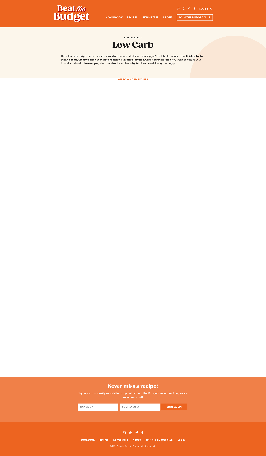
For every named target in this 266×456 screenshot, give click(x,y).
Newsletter (150, 17)
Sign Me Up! (174, 406)
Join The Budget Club (194, 17)
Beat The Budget (133, 37)
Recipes (132, 17)
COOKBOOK (114, 17)
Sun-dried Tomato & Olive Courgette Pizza (146, 59)
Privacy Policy (138, 446)
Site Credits (151, 446)
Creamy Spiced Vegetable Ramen (98, 59)
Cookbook (88, 439)
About (167, 17)
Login (203, 8)
